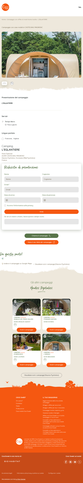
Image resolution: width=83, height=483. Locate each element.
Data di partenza (48, 195)
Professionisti (20, 408)
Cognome (46, 174)
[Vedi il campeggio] (26, 330)
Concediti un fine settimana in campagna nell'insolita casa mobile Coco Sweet (53, 421)
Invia (41, 212)
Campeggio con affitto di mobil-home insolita (22, 19)
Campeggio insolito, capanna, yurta (53, 410)
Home (4, 19)
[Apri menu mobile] (79, 7)
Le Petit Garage (20, 479)
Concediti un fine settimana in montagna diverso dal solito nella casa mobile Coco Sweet (54, 432)
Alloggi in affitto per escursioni (52, 405)
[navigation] (28, 406)
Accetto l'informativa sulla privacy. (20, 205)
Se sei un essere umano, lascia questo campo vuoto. (24, 216)
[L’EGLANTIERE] (5, 7)
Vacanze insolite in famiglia (51, 413)
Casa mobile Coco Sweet (23, 411)
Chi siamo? (19, 400)
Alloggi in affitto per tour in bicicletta (54, 407)
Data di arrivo (9, 195)
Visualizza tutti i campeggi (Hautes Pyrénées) (52, 264)
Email (7, 185)
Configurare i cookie (54, 473)
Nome (6, 174)
